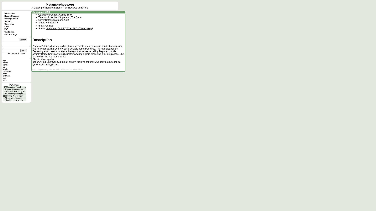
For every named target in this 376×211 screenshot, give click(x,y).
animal (5, 63)
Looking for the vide (14, 100)
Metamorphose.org (60, 4)
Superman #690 (41, 12)
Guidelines (9, 32)
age (4, 60)
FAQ (6, 29)
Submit (7, 21)
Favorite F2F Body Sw (15, 91)
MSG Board (14, 85)
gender (5, 69)
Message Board (11, 19)
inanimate (7, 71)
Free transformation (14, 98)
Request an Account (16, 53)
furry (4, 67)
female (5, 65)
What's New (9, 13)
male (5, 74)
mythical (6, 76)
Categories (9, 24)
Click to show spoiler (43, 59)
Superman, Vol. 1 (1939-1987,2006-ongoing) (69, 28)
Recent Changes (11, 16)
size (4, 78)
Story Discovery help (15, 89)
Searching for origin (14, 94)
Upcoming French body (16, 87)
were (5, 80)
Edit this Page (10, 34)
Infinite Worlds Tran (14, 96)
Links (6, 26)
